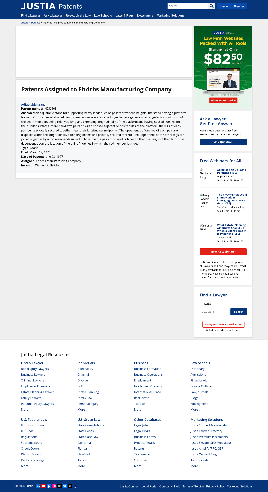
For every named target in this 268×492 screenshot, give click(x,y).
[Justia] (38, 6)
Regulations (29, 437)
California (84, 443)
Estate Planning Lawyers (38, 392)
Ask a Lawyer (53, 15)
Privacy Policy (215, 486)
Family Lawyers (31, 398)
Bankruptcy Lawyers (35, 369)
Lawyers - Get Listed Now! (223, 324)
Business (141, 363)
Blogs (194, 398)
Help (177, 486)
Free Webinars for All (220, 160)
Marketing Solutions (171, 15)
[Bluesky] (65, 486)
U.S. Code (27, 431)
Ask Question (223, 142)
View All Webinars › (223, 251)
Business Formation (147, 369)
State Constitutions (90, 425)
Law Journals (199, 392)
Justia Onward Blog (204, 454)
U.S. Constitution (32, 425)
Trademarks (142, 454)
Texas (81, 460)
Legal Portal (149, 486)
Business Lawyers (33, 375)
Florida (82, 448)
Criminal (83, 375)
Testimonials (199, 460)
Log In (224, 6)
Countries (140, 460)
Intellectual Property (148, 386)
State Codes (85, 431)
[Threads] (59, 486)
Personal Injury (87, 404)
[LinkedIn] (38, 486)
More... (25, 410)
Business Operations (148, 375)
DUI (80, 386)
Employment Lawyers (35, 386)
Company (165, 486)
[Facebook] (49, 486)
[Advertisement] (104, 51)
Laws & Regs (124, 15)
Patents (35, 22)
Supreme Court (31, 443)
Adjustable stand (33, 105)
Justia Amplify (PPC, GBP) (207, 448)
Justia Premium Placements (209, 437)
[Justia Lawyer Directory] (75, 486)
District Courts (31, 454)
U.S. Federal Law (34, 419)
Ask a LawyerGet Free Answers (217, 121)
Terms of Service (193, 486)
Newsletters (145, 15)
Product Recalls (144, 443)
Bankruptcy (85, 369)
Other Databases (147, 419)
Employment (142, 380)
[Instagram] (54, 486)
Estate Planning (88, 392)
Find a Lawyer (30, 15)
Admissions (198, 375)
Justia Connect (129, 486)
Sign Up (239, 6)
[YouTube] (43, 486)
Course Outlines (202, 386)
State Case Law (87, 437)
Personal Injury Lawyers (37, 404)
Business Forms (145, 437)
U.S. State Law (88, 419)
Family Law (84, 398)
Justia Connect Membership (209, 425)
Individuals (86, 363)
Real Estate (141, 398)
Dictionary (198, 369)
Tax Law (139, 404)
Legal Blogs (142, 431)
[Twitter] (70, 486)
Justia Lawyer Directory (206, 431)
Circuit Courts (30, 448)
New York (84, 454)
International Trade (147, 392)
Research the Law (78, 15)
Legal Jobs (141, 425)
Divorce (82, 380)
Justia (24, 22)
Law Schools (103, 15)
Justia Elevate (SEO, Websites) (211, 443)
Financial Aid (199, 380)
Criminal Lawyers (32, 380)
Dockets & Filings (32, 460)
